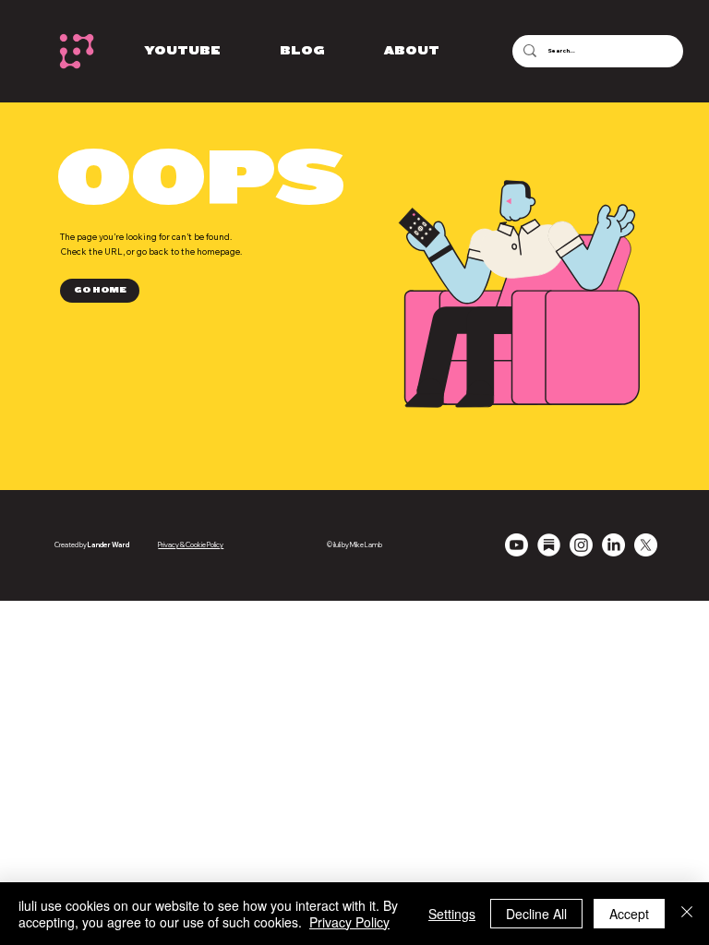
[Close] (687, 913)
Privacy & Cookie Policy (190, 545)
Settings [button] (451, 913)
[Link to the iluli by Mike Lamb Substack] (548, 544)
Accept (629, 913)
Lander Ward (108, 545)
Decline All (536, 913)
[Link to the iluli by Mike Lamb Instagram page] (581, 544)
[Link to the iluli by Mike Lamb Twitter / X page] (645, 544)
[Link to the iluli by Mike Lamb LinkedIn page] (613, 544)
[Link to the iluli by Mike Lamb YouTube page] (516, 544)
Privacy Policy (349, 922)
